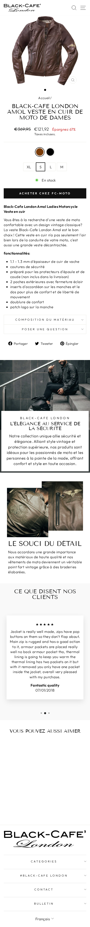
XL (29, 167)
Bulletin (44, 903)
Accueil (44, 98)
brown (39, 152)
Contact (44, 889)
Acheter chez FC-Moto (45, 193)
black (50, 152)
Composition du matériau (44, 319)
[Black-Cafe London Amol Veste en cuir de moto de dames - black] (22, 804)
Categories (44, 861)
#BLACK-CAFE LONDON (44, 875)
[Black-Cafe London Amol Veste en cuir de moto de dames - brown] (17, 804)
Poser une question (45, 329)
